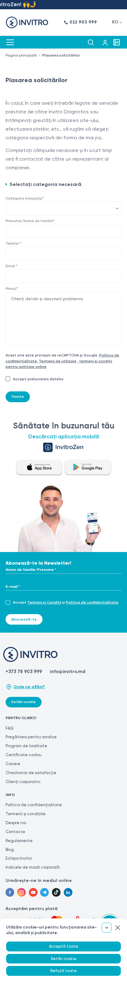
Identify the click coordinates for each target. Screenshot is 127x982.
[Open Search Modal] (90, 42)
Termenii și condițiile (26, 813)
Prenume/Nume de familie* (30, 221)
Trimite (17, 396)
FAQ (10, 728)
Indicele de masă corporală (32, 867)
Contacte (15, 831)
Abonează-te (24, 619)
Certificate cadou (24, 754)
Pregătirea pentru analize (31, 737)
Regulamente (19, 840)
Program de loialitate (26, 746)
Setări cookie (23, 702)
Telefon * (14, 243)
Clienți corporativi (23, 781)
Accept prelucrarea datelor (38, 379)
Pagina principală (21, 55)
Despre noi (16, 822)
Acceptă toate (63, 946)
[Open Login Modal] (105, 42)
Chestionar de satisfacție (31, 772)
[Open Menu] (10, 42)
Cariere (13, 763)
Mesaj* (12, 288)
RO (115, 22)
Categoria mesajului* (25, 198)
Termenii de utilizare (57, 361)
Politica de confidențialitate (92, 602)
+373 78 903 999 (24, 671)
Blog (10, 849)
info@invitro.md (67, 671)
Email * (12, 266)
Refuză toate (63, 970)
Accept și (65, 602)
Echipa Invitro (19, 858)
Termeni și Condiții (44, 602)
